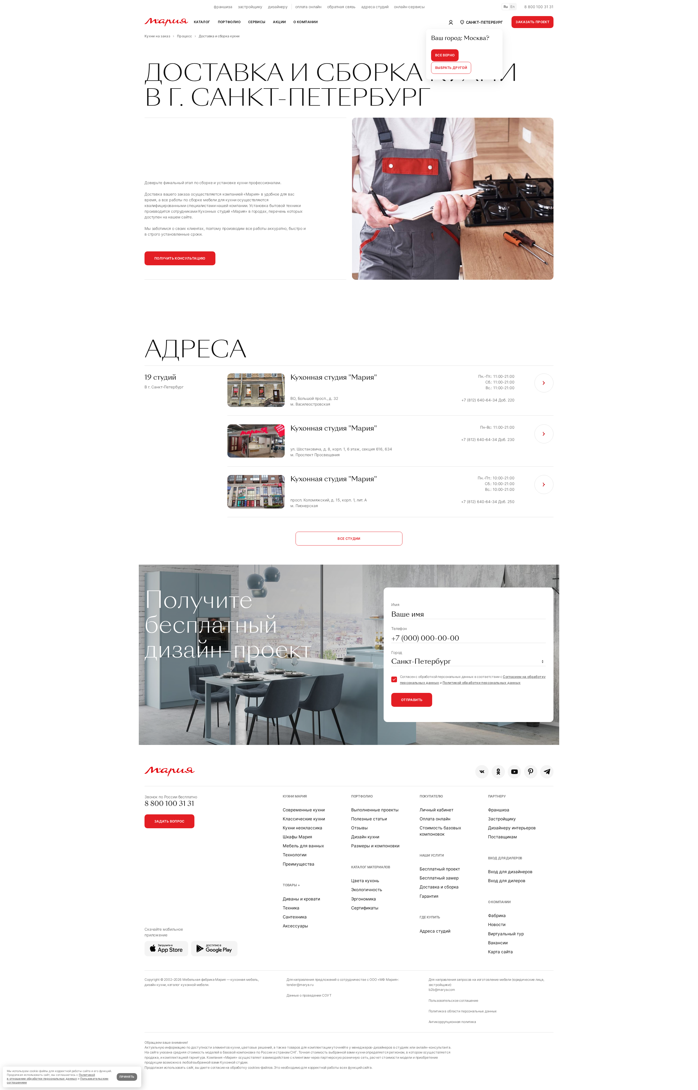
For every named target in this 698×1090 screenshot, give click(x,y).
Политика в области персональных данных (463, 1011)
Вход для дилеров (505, 858)
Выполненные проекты (375, 809)
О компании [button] (305, 22)
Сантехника (295, 917)
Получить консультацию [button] (180, 258)
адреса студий (374, 6)
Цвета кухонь (365, 880)
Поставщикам (502, 836)
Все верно (445, 55)
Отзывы (359, 827)
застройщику (250, 6)
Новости (497, 924)
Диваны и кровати (301, 899)
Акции (279, 22)
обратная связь (341, 6)
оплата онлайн (308, 6)
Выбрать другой (451, 68)
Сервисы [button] (257, 22)
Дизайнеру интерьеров (512, 827)
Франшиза (498, 809)
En (512, 7)
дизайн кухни (155, 985)
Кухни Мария (295, 796)
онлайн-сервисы (409, 6)
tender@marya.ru (300, 985)
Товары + (291, 885)
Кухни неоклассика (302, 827)
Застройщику (502, 818)
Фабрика (497, 915)
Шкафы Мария (297, 836)
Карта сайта (500, 951)
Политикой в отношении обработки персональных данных (51, 1076)
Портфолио (362, 796)
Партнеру (497, 796)
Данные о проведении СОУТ (309, 995)
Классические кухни (304, 818)
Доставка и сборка (439, 887)
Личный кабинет (436, 809)
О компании (499, 902)
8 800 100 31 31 (538, 6)
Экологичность (366, 889)
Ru (506, 7)
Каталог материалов (370, 867)
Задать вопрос (169, 821)
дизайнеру (278, 6)
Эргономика (363, 899)
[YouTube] (514, 771)
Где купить (430, 917)
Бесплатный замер (439, 878)
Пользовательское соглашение (453, 1000)
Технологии (294, 854)
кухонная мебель (244, 980)
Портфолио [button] (229, 22)
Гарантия (429, 896)
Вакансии (498, 942)
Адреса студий (435, 931)
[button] (481, 22)
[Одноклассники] (498, 771)
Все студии (349, 539)
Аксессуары (295, 925)
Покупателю (431, 796)
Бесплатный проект (440, 869)
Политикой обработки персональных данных (482, 683)
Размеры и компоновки (375, 845)
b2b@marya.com (442, 990)
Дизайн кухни (365, 836)
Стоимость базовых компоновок (440, 831)
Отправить (411, 700)
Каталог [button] (202, 22)
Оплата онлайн (435, 818)
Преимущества (298, 864)
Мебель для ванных (303, 845)
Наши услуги (432, 855)
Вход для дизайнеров (510, 871)
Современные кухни (304, 809)
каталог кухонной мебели (187, 985)
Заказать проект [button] (532, 22)
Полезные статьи (369, 818)
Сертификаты (364, 908)
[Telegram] (546, 771)
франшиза (223, 6)
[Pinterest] (530, 771)
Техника (291, 908)
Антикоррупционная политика (452, 1022)
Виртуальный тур (506, 933)
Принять (126, 1077)
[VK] (482, 771)
